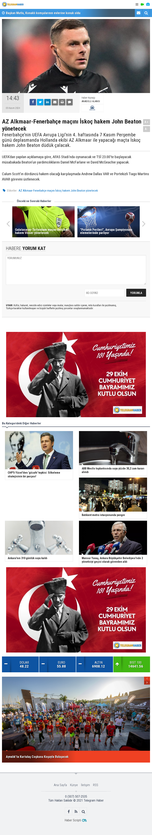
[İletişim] (138, 13)
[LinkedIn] (47, 102)
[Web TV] (142, 4)
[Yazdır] (62, 102)
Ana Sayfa (60, 785)
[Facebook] (33, 102)
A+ (146, 122)
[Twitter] (40, 102)
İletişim (85, 785)
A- (146, 129)
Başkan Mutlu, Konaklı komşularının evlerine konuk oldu (43, 13)
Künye (74, 785)
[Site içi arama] (146, 13)
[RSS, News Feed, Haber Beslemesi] (76, 811)
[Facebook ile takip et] (68, 811)
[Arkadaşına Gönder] (55, 102)
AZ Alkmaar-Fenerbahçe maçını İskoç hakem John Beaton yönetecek (58, 190)
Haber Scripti (73, 820)
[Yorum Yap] (69, 102)
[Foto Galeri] (148, 4)
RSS (95, 785)
